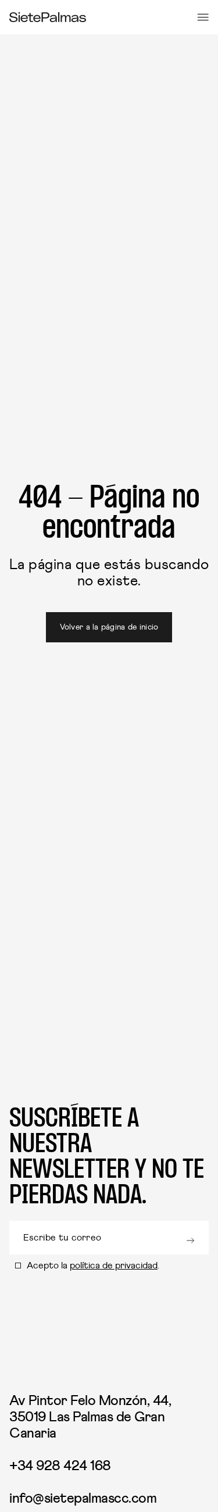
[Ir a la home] (47, 17)
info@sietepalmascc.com (82, 1498)
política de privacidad (114, 1265)
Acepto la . (93, 1265)
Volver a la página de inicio (109, 627)
